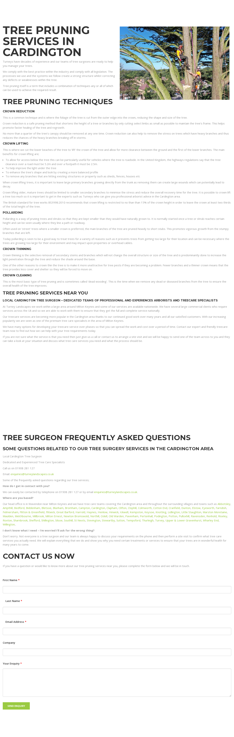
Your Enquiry (12, 663)
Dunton (185, 508)
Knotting (161, 512)
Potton (173, 516)
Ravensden (198, 516)
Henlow (102, 512)
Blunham (58, 508)
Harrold (80, 512)
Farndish (221, 508)
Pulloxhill (184, 516)
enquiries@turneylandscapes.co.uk (32, 474)
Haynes (91, 512)
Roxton (7, 520)
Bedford (19, 508)
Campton (84, 508)
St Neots (79, 520)
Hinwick (113, 512)
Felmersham (10, 512)
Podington (160, 516)
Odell (104, 516)
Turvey (159, 520)
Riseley (222, 516)
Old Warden (116, 516)
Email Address (15, 621)
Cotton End (160, 508)
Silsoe (59, 520)
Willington (9, 524)
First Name (11, 580)
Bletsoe (46, 508)
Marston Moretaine (215, 512)
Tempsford (133, 520)
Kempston (136, 512)
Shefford (34, 520)
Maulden (8, 516)
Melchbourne (23, 516)
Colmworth (145, 508)
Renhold (211, 516)
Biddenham (33, 508)
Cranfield (174, 508)
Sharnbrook (20, 520)
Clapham (112, 508)
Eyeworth (208, 508)
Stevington (93, 520)
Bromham (71, 508)
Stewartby (108, 520)
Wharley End (211, 520)
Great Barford (65, 512)
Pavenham (131, 516)
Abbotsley (224, 504)
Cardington (98, 508)
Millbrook (38, 516)
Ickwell (124, 512)
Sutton (120, 520)
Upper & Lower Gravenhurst (183, 520)
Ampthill (8, 508)
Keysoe (149, 512)
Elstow (196, 508)
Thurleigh (148, 520)
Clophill (132, 508)
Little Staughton (191, 512)
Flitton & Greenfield (32, 512)
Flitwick (50, 512)
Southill (68, 520)
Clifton (123, 508)
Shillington (47, 520)
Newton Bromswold (76, 516)
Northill (94, 516)
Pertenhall (146, 516)
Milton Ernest (53, 516)
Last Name (13, 601)
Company (9, 642)
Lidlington (174, 512)
